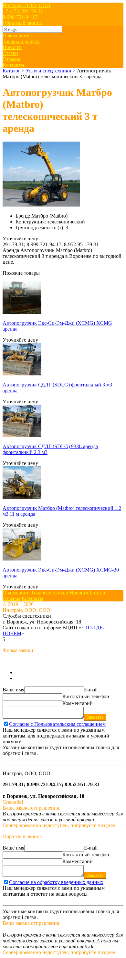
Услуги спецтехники (48, 70)
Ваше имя (13, 689)
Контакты (13, 65)
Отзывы (11, 59)
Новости (12, 47)
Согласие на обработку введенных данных (56, 882)
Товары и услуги (21, 41)
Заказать (95, 717)
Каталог (11, 70)
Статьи (10, 53)
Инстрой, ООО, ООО (26, 5)
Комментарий (77, 703)
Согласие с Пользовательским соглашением (57, 724)
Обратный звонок (22, 23)
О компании (16, 35)
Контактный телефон (85, 696)
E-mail (91, 689)
